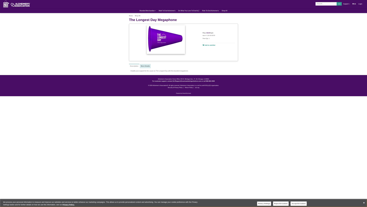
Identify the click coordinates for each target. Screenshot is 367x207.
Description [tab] (134, 66)
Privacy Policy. (69, 205)
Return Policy (189, 87)
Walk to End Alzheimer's (167, 11)
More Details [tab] (145, 66)
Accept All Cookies (299, 203)
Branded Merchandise (147, 11)
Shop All (224, 11)
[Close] (364, 203)
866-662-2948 (210, 81)
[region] (183, 203)
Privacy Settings (264, 203)
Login (360, 4)
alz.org (197, 87)
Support (346, 4)
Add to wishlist (210, 45)
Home (131, 15)
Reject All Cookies (281, 203)
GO (339, 4)
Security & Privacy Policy (175, 87)
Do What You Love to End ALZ (188, 11)
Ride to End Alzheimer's (210, 11)
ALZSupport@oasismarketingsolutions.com (187, 81)
